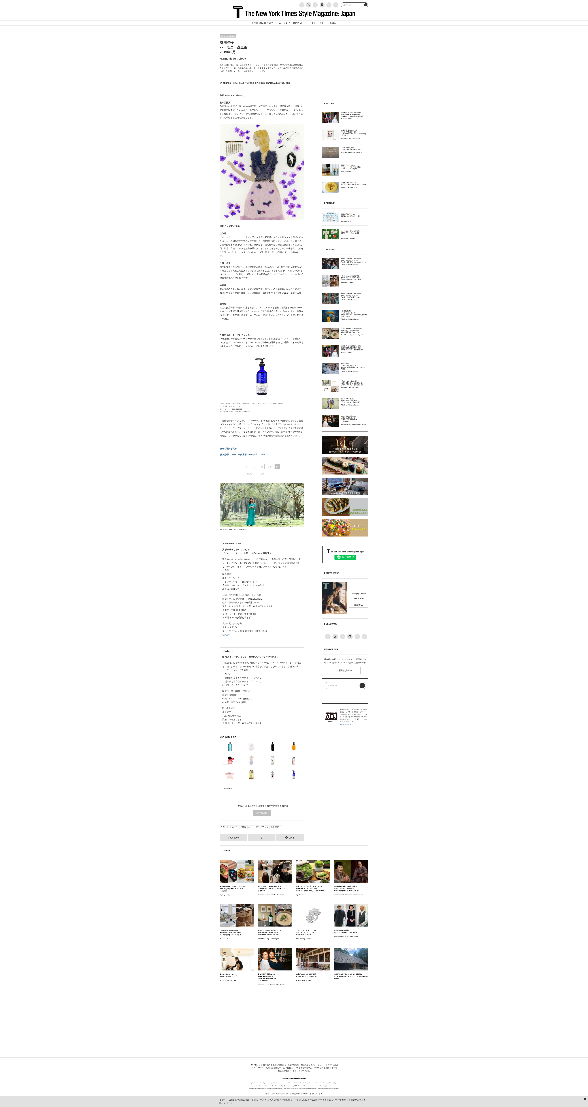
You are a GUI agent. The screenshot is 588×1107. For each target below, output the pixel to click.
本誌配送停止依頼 (321, 1068)
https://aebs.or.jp (346, 724)
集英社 (334, 1068)
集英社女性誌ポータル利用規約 (286, 1065)
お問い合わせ (333, 1065)
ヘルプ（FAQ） (257, 1067)
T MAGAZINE (304, 1071)
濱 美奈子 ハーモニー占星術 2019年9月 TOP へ (243, 454)
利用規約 (266, 1065)
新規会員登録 (345, 670)
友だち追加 (261, 813)
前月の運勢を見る (228, 448)
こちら (238, 719)
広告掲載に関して (273, 1068)
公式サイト (227, 634)
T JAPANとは (254, 1065)
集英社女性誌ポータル (287, 1071)
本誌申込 (358, 605)
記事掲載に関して (290, 1068)
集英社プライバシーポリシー (313, 1065)
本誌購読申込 (306, 1068)
